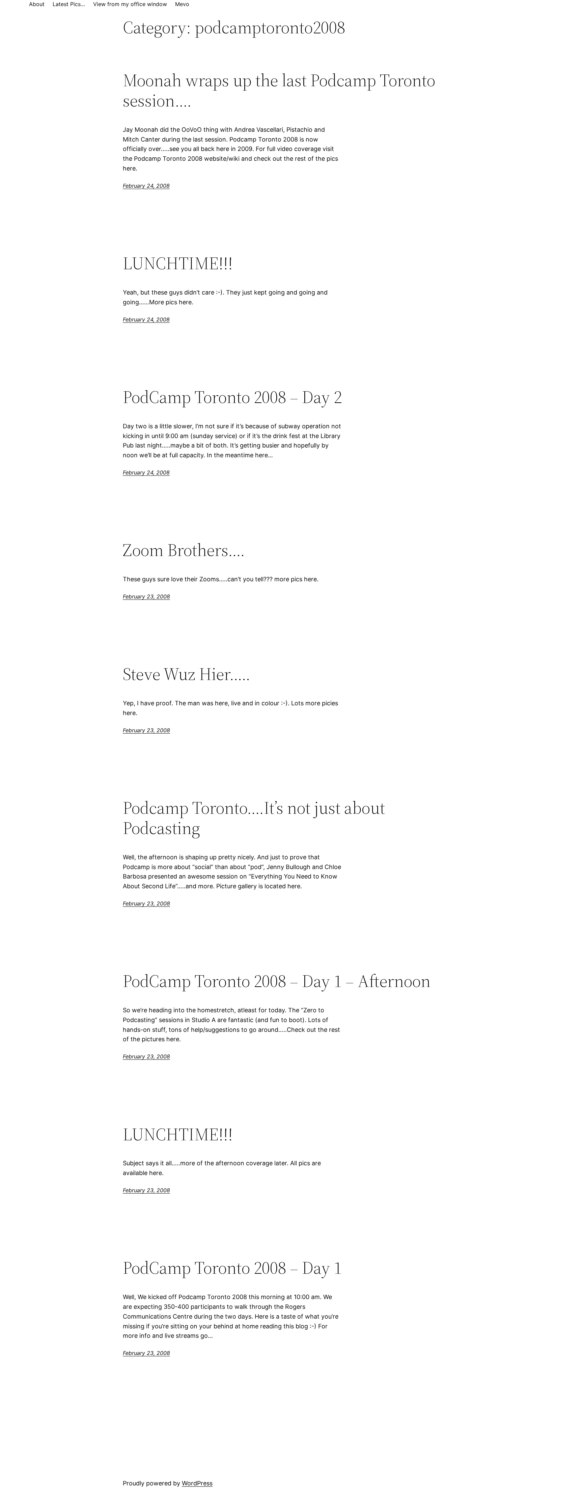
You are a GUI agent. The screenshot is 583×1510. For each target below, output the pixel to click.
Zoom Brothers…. (184, 550)
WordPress (197, 1483)
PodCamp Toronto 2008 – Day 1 (232, 1268)
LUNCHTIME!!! (178, 263)
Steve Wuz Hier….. (186, 674)
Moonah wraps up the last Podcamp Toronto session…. (279, 90)
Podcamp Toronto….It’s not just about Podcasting (254, 818)
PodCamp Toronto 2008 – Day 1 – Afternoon (277, 981)
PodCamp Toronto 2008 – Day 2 (232, 397)
